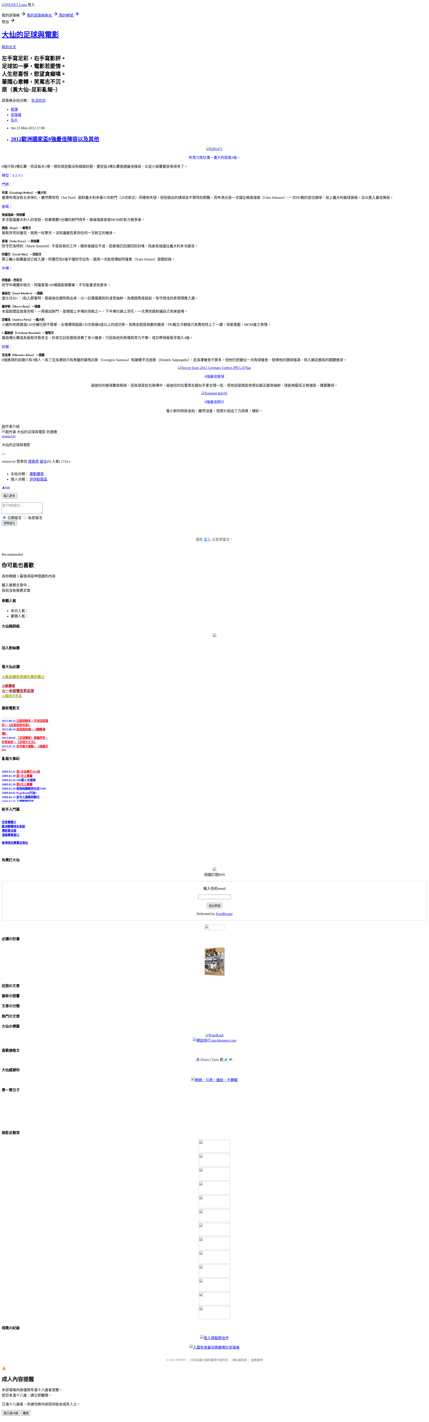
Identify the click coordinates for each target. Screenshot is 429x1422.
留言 (43, 461)
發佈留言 (9, 523)
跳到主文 (9, 47)
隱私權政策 (239, 1360)
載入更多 (9, 496)
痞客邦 (33, 461)
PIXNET (181, 1360)
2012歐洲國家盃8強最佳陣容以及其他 (55, 139)
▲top (6, 487)
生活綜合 (38, 100)
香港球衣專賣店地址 (15, 837)
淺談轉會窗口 (10, 829)
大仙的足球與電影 (30, 35)
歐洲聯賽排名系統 (13, 821)
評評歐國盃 (38, 479)
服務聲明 (257, 1360)
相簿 (14, 109)
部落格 (16, 115)
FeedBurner (224, 914)
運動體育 (36, 474)
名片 (14, 120)
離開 (26, 1413)
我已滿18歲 (11, 1413)
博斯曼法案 (9, 825)
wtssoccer (9, 436)
